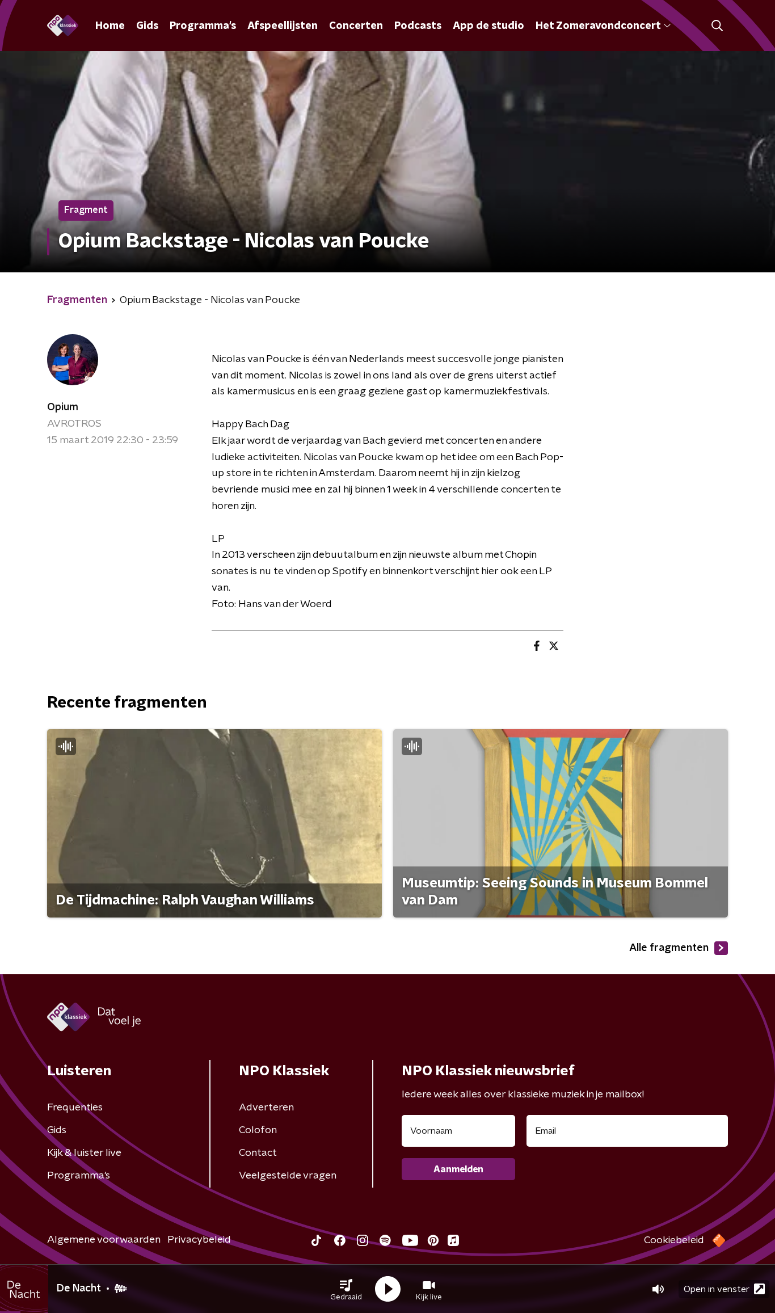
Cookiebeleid (674, 1240)
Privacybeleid (199, 1240)
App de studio (488, 26)
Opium (62, 407)
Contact (258, 1153)
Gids (147, 26)
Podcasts (417, 26)
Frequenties (75, 1107)
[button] (346, 1289)
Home (110, 26)
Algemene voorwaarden (104, 1240)
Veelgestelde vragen (287, 1176)
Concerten (356, 26)
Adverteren (266, 1107)
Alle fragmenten (669, 948)
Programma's (203, 26)
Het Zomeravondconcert (598, 26)
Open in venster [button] (716, 1289)
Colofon (258, 1130)
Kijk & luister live (84, 1153)
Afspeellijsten (282, 26)
